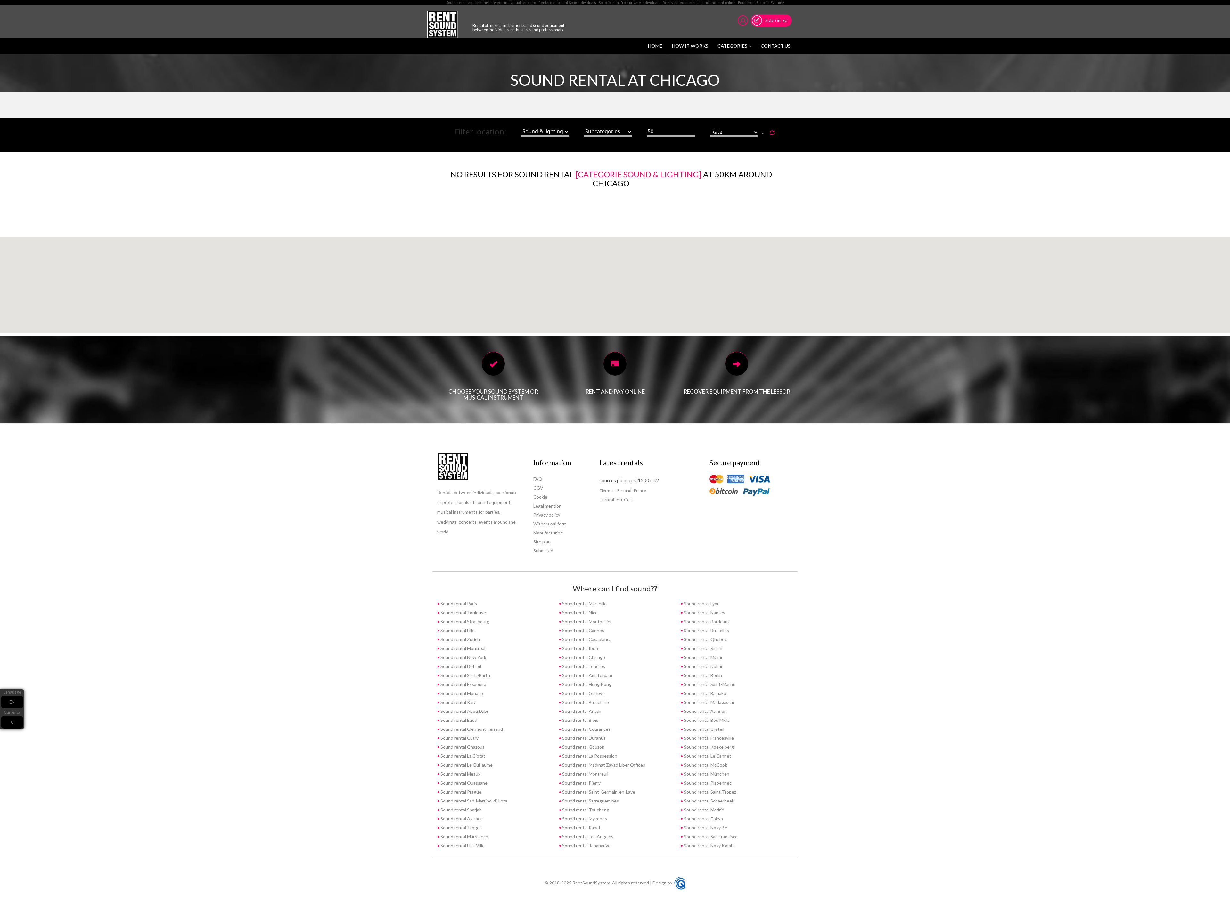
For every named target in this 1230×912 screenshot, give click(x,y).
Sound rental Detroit (460, 666)
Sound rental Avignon (705, 711)
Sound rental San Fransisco (710, 836)
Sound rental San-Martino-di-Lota (473, 800)
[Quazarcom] (680, 882)
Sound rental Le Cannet (707, 756)
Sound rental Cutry (459, 738)
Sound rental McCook (705, 765)
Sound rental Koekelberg (708, 747)
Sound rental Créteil (703, 729)
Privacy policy (546, 514)
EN (12, 702)
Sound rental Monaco (461, 693)
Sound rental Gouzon (582, 747)
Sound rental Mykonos (584, 818)
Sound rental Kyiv (457, 702)
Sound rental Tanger (460, 827)
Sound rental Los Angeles (587, 836)
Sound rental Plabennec (707, 783)
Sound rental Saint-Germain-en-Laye (598, 791)
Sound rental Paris (458, 603)
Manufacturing (548, 532)
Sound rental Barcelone (585, 702)
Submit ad (776, 20)
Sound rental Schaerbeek (708, 800)
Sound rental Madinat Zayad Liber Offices (603, 765)
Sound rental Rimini (702, 648)
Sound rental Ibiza (579, 648)
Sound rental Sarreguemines (590, 800)
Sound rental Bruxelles (706, 630)
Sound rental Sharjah (460, 809)
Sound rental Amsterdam (586, 675)
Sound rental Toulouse (462, 612)
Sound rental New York (462, 657)
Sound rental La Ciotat (462, 756)
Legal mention (547, 506)
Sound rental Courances (586, 729)
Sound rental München (706, 774)
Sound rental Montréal (462, 648)
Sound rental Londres (583, 666)
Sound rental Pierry (581, 783)
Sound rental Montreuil (584, 774)
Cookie (540, 497)
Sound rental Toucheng (585, 809)
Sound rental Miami (702, 657)
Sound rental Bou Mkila (706, 720)
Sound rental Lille (457, 630)
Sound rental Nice (579, 612)
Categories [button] (733, 46)
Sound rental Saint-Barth (464, 675)
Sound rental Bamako (704, 693)
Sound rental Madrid (703, 809)
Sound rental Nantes (704, 612)
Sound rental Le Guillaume (466, 765)
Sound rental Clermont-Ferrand (471, 729)
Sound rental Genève (583, 693)
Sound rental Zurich (459, 639)
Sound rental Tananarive (586, 845)
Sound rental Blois (579, 720)
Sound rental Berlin (702, 675)
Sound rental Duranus (583, 738)
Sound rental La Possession (589, 756)
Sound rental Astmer (460, 818)
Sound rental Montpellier (586, 621)
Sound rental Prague (460, 791)
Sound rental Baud (458, 720)
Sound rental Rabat (581, 827)
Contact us (776, 46)
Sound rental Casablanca (586, 639)
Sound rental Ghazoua (462, 747)
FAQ (537, 479)
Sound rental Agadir (581, 711)
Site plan (542, 541)
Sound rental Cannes (582, 630)
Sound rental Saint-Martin (709, 684)
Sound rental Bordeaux (706, 621)
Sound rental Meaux (459, 774)
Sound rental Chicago (583, 657)
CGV (538, 488)
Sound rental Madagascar (708, 702)
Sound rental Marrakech (463, 836)
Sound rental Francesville (708, 738)
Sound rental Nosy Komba (709, 845)
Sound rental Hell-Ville (462, 845)
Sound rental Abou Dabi (463, 711)
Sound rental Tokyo (703, 818)
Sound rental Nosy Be (705, 827)
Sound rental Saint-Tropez (709, 791)
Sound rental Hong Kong (586, 684)
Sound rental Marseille (584, 603)
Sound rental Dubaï (702, 666)
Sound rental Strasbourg (464, 621)
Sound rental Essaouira (462, 684)
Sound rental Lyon (701, 603)
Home (656, 46)
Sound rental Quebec (705, 639)
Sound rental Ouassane (463, 783)
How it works (690, 46)
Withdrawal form (550, 523)
